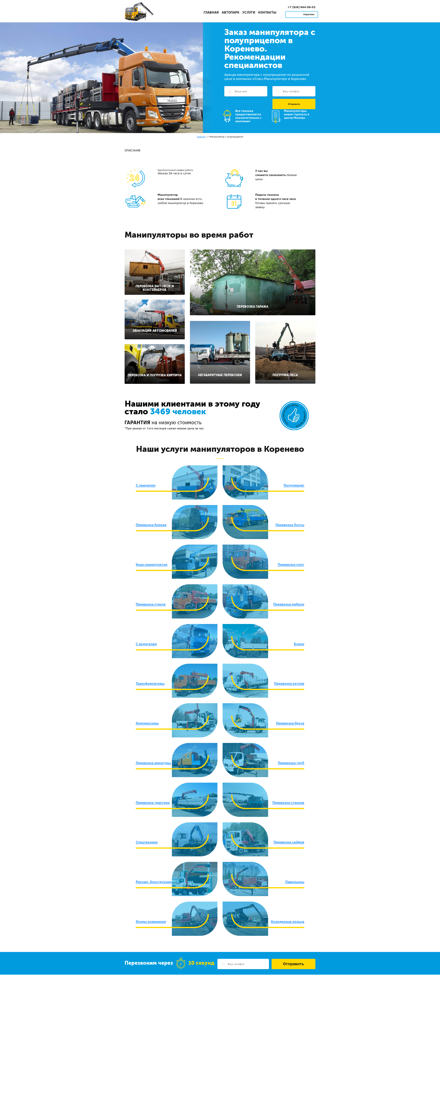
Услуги (248, 12)
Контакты (267, 12)
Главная (211, 12)
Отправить (294, 104)
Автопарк (230, 12)
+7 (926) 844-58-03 (301, 7)
